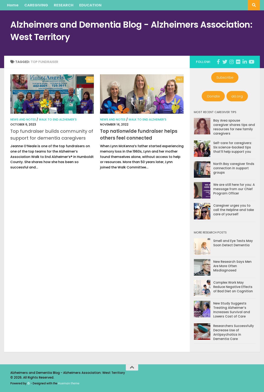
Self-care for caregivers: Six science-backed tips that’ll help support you (232, 147)
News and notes (23, 119)
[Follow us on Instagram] (231, 61)
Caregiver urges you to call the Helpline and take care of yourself (233, 209)
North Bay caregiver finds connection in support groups (233, 168)
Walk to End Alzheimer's (58, 119)
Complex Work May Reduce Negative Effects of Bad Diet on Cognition (233, 286)
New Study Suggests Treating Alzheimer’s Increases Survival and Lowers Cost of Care (231, 310)
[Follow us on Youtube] (251, 61)
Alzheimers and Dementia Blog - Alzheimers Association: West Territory (131, 31)
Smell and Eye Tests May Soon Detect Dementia (233, 243)
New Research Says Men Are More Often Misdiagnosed (232, 265)
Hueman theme (68, 383)
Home (13, 5)
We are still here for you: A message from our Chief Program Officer (234, 188)
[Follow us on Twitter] (224, 61)
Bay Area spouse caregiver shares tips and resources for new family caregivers (234, 127)
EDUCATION (90, 5)
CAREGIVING (36, 5)
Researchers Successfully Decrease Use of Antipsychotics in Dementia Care (233, 332)
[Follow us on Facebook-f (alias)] (218, 61)
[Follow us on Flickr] (238, 61)
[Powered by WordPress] (28, 383)
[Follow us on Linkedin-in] (244, 61)
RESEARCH (63, 5)
